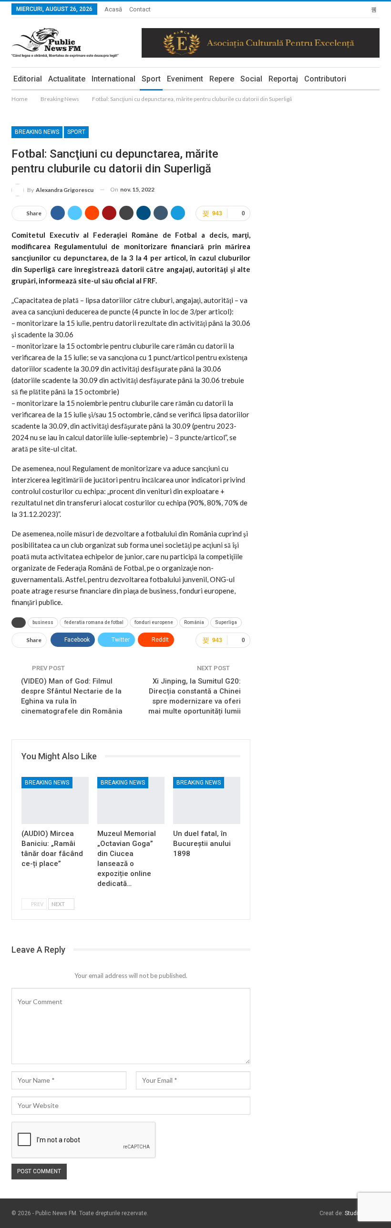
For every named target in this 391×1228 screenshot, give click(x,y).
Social (251, 78)
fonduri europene (153, 622)
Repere (221, 78)
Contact (140, 9)
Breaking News (37, 132)
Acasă (113, 9)
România (194, 622)
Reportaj (283, 78)
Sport (151, 78)
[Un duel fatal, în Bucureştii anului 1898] (206, 800)
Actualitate (66, 78)
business (42, 622)
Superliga (226, 622)
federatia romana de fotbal (93, 622)
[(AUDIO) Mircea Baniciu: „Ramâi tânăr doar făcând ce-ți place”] (55, 800)
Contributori (325, 78)
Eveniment (185, 78)
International (113, 78)
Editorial (27, 78)
